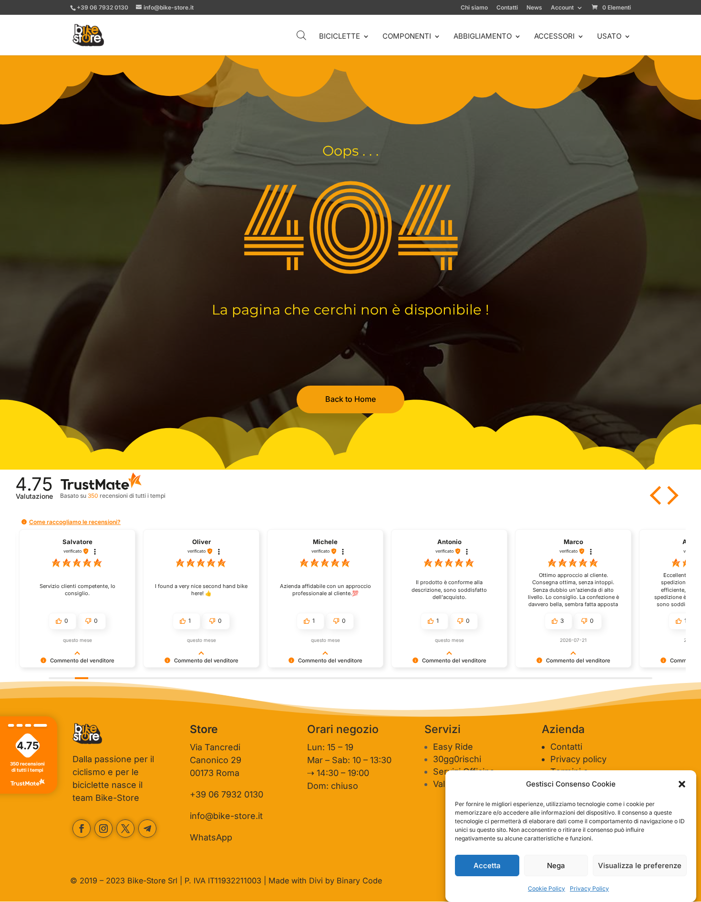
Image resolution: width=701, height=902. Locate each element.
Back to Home (350, 399)
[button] (682, 784)
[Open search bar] (301, 35)
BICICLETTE (339, 37)
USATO (609, 37)
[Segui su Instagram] (103, 828)
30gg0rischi (457, 759)
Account (562, 8)
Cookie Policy (546, 888)
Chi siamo (474, 8)
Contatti (507, 8)
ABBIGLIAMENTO (483, 37)
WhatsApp (211, 837)
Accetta (487, 865)
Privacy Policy (589, 888)
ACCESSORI (554, 37)
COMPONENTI (406, 37)
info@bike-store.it (226, 816)
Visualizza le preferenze (639, 865)
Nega (556, 865)
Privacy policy (578, 759)
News (534, 8)
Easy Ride (453, 747)
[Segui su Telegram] (147, 828)
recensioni (126, 495)
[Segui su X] (125, 828)
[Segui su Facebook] (81, 828)
